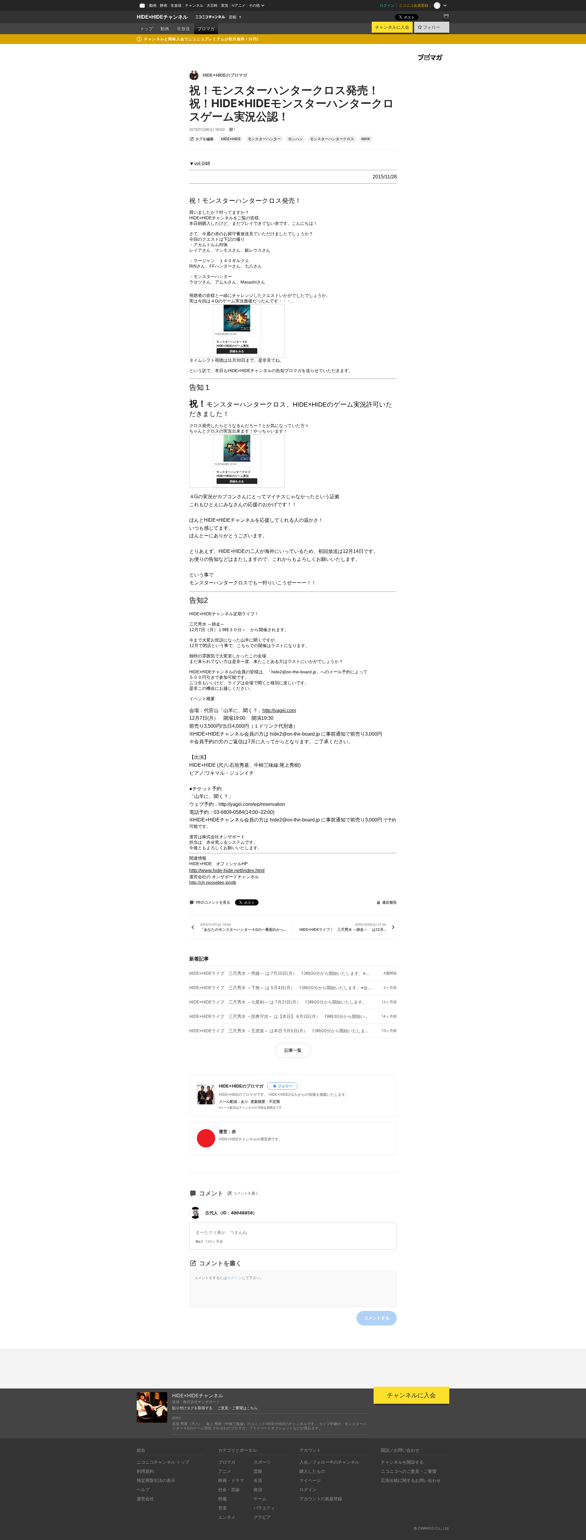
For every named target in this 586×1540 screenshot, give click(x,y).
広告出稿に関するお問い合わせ (411, 1480)
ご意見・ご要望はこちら (237, 1408)
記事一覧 (293, 1050)
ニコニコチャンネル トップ (163, 1462)
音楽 (222, 1507)
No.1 (199, 1241)
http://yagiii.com (279, 710)
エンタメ (226, 1517)
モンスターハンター (264, 139)
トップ (146, 28)
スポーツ (262, 1462)
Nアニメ (238, 5)
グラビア (262, 1517)
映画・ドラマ (231, 1480)
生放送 (176, 5)
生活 (258, 1480)
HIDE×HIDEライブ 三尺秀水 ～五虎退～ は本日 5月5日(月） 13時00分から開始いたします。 (280, 1031)
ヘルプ (143, 1489)
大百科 (212, 5)
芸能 (232, 17)
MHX (365, 139)
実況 (224, 5)
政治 (258, 1489)
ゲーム (260, 1498)
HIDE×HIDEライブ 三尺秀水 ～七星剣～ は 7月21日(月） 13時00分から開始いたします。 (278, 1002)
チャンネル (194, 5)
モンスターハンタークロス (332, 139)
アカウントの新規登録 (320, 1498)
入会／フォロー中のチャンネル (329, 1462)
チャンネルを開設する (402, 1462)
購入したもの (312, 1471)
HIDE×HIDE (231, 139)
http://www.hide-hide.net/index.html (227, 870)
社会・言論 (229, 1489)
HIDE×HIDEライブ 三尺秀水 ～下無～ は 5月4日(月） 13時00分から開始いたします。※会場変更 (280, 988)
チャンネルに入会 (392, 27)
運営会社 (145, 1498)
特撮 (222, 1498)
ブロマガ (206, 28)
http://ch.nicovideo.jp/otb (212, 882)
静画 (163, 5)
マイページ (310, 1480)
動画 (153, 5)
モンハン (295, 139)
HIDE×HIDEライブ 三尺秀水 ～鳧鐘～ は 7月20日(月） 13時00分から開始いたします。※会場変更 (280, 973)
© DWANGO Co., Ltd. (431, 1528)
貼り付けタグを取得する (192, 1408)
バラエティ (264, 1507)
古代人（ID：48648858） (231, 1212)
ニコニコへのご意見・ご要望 (408, 1471)
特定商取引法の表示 (156, 1480)
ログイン (387, 5)
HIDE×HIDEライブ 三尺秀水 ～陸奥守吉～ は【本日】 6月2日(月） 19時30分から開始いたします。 (280, 1016)
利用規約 (145, 1471)
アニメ (224, 1471)
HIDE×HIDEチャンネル (162, 17)
